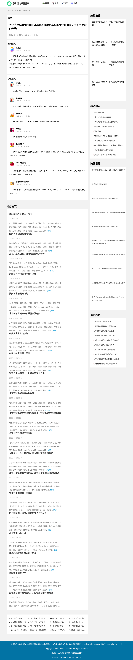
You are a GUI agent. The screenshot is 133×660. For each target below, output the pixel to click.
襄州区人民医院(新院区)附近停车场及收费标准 (105, 198)
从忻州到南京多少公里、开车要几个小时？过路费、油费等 (108, 255)
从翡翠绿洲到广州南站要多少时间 (106, 364)
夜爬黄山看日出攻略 (18, 333)
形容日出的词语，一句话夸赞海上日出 (27, 373)
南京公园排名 (99, 113)
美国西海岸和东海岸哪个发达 (22, 274)
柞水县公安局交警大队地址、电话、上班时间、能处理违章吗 (109, 170)
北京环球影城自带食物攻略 (21, 393)
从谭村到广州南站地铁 (102, 322)
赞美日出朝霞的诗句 (18, 294)
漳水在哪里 (98, 131)
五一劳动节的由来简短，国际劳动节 (43, 626)
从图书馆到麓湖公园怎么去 (104, 331)
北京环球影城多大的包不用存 (22, 553)
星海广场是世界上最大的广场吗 (106, 122)
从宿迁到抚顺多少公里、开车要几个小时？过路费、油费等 (108, 283)
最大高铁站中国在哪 (116, 82)
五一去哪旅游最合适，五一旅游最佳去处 (26, 626)
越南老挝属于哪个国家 (19, 353)
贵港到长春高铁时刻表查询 (99, 184)
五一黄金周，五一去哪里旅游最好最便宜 (84, 622)
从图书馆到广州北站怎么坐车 (105, 336)
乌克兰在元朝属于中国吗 (20, 433)
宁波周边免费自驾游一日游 (104, 127)
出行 (66, 3)
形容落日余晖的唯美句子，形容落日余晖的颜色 (31, 593)
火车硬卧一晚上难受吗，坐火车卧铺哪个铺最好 (31, 453)
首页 (16, 10)
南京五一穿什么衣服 (56, 618)
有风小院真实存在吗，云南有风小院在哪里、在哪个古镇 (109, 145)
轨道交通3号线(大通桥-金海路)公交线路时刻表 (105, 226)
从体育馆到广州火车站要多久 (105, 350)
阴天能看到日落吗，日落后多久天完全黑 (28, 513)
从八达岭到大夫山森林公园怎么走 (106, 359)
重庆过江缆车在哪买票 (102, 117)
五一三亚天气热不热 (76, 618)
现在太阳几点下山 (17, 533)
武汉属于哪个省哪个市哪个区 (105, 155)
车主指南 (119, 644)
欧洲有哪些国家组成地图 (20, 234)
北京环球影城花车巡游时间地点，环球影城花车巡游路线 (35, 413)
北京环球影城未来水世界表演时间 (24, 313)
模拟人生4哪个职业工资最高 (104, 141)
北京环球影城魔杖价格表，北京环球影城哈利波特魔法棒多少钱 (38, 473)
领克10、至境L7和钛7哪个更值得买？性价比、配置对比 (107, 269)
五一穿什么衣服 (17, 618)
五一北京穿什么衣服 (37, 618)
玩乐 (56, 3)
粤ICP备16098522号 (74, 653)
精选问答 (22, 10)
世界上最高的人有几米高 (103, 150)
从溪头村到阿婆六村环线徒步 (105, 326)
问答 (75, 3)
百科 (47, 3)
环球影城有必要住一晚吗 (20, 214)
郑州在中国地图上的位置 (20, 493)
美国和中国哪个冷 (17, 573)
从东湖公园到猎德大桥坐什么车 (106, 354)
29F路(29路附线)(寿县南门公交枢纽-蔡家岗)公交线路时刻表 (108, 212)
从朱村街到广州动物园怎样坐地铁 (106, 340)
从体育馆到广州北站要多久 (104, 345)
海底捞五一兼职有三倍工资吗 (79, 630)
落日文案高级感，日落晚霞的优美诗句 (27, 254)
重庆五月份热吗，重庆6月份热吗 (106, 136)
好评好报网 (21, 4)
